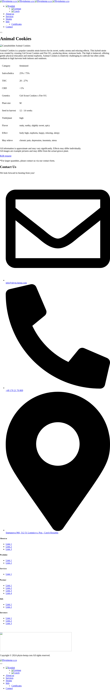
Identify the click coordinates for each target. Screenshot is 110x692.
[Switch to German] (16, 8)
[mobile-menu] (1, 32)
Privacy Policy (6, 631)
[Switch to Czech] (15, 11)
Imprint (3, 628)
